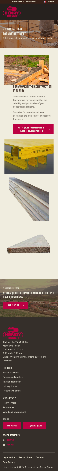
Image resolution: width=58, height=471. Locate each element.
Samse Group (46, 467)
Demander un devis (19, 1)
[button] (53, 10)
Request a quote (33, 1)
